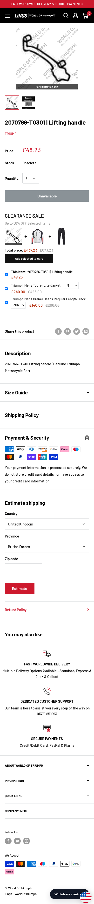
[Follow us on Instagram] (26, 841)
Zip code (11, 558)
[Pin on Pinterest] (67, 331)
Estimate (19, 588)
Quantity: (12, 178)
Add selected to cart (29, 258)
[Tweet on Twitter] (76, 331)
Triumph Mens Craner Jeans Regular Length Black (48, 299)
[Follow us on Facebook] (8, 841)
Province (12, 536)
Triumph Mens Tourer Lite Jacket (35, 285)
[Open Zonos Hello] (83, 895)
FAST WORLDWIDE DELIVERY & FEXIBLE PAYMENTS (47, 4)
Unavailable (47, 196)
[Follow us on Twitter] (17, 841)
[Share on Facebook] (58, 331)
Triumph (12, 134)
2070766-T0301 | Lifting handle (42, 272)
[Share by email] (85, 331)
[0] (85, 16)
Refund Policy (16, 609)
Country (11, 513)
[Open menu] (7, 16)
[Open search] (66, 15)
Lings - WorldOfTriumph (21, 894)
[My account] (75, 15)
